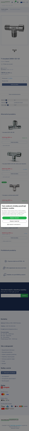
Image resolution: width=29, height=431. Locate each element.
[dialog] (14, 215)
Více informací (20, 214)
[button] (14, 224)
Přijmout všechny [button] (14, 217)
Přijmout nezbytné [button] (14, 221)
